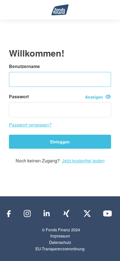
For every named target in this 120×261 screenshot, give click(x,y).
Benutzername (24, 66)
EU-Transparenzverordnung (60, 248)
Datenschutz (60, 242)
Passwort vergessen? (30, 125)
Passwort (57, 97)
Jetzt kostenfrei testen (83, 160)
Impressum (60, 236)
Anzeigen (95, 97)
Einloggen (60, 142)
